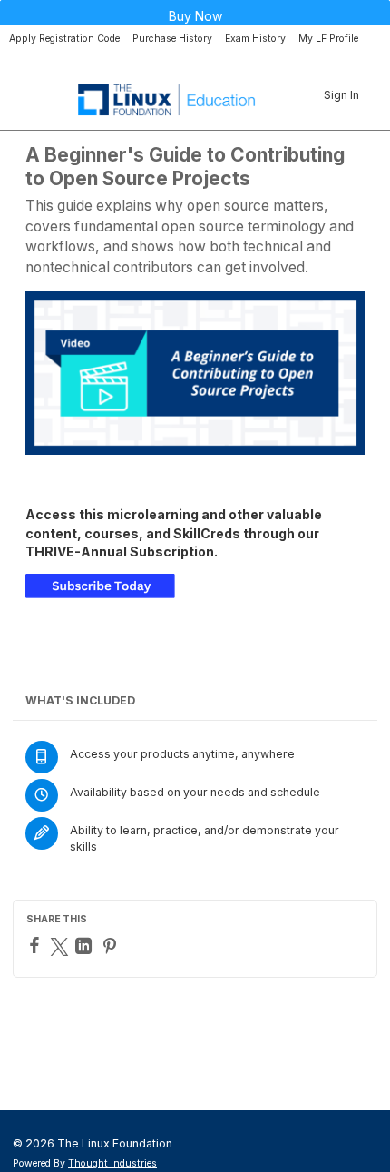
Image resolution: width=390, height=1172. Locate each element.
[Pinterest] (112, 946)
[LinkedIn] (85, 946)
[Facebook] (36, 945)
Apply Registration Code (64, 38)
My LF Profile (328, 38)
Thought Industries (112, 1163)
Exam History (255, 38)
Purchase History (172, 38)
